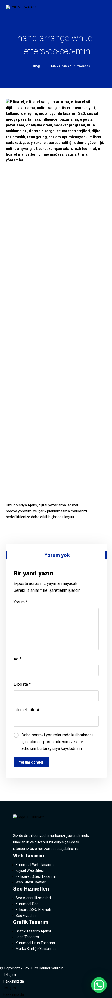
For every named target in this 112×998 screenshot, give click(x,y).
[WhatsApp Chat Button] (99, 985)
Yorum (21, 602)
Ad (17, 659)
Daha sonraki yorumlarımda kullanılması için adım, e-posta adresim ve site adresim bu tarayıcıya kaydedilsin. (57, 742)
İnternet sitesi (26, 709)
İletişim (9, 974)
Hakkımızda (13, 981)
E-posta (22, 684)
